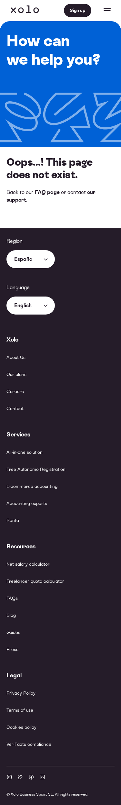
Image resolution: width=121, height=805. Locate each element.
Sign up (78, 10)
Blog (11, 615)
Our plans (16, 374)
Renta (12, 520)
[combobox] (30, 259)
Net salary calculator (28, 564)
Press (12, 649)
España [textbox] (23, 259)
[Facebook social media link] (31, 777)
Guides (13, 632)
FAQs (12, 598)
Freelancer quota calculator (35, 581)
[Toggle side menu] (101, 10)
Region (14, 241)
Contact (15, 408)
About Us (15, 357)
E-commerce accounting (31, 486)
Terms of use (19, 710)
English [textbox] (23, 305)
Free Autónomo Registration (36, 469)
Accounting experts (26, 503)
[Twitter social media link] (20, 777)
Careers (15, 391)
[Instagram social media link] (9, 777)
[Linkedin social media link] (42, 777)
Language (18, 287)
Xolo (24, 10)
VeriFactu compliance (28, 744)
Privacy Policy (20, 693)
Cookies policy (21, 727)
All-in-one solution (24, 452)
